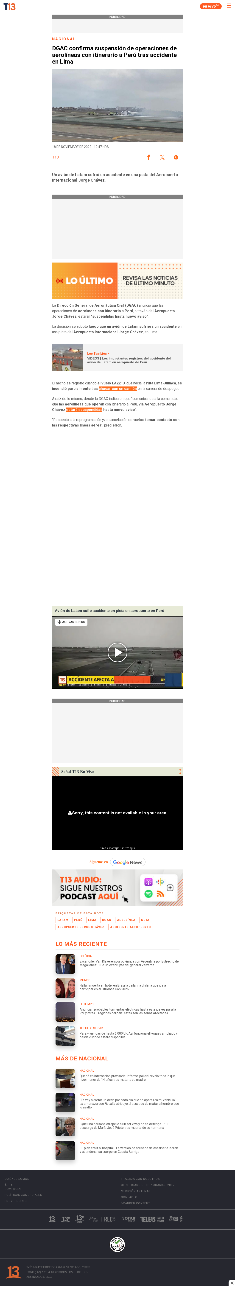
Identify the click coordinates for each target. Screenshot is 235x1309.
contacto (129, 1197)
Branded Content (135, 1203)
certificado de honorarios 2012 (148, 1185)
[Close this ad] (232, 1283)
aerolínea (126, 920)
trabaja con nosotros (140, 1178)
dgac (106, 920)
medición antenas (135, 1191)
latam (62, 920)
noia (145, 920)
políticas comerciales (23, 1194)
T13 (55, 157)
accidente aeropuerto (130, 927)
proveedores (16, 1201)
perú (78, 920)
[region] (117, 1298)
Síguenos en (99, 862)
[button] (148, 157)
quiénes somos (17, 1178)
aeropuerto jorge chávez (80, 927)
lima (92, 920)
